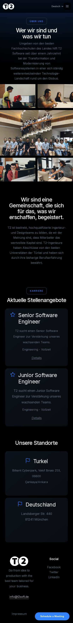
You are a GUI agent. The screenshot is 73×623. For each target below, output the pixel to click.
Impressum (19, 614)
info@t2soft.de (19, 596)
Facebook (54, 567)
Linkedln (54, 577)
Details (37, 358)
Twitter (53, 572)
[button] (55, 6)
